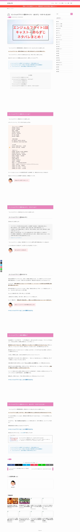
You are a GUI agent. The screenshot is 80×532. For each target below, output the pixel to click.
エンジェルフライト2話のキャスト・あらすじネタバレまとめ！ (31, 437)
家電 (58, 51)
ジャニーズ (59, 35)
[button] (11, 465)
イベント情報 (59, 26)
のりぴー (13, 487)
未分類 (58, 60)
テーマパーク (59, 39)
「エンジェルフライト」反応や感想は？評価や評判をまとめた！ (24, 66)
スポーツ (59, 37)
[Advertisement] (30, 99)
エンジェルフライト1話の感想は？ (20, 83)
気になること (59, 62)
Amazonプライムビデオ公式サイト (16, 237)
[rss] (70, 0)
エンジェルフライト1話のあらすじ (21, 80)
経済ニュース (59, 64)
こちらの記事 (22, 432)
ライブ (58, 44)
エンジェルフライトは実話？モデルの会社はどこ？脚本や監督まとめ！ (25, 63)
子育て (58, 46)
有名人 (58, 57)
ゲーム (58, 32)
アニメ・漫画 (59, 23)
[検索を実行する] (71, 14)
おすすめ (59, 28)
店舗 (58, 53)
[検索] (72, 0)
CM (58, 21)
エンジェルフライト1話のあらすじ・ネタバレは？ (23, 79)
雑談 (58, 71)
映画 (58, 55)
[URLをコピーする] (49, 465)
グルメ (58, 30)
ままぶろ (10, 3)
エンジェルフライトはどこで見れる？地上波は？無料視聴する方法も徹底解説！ (27, 64)
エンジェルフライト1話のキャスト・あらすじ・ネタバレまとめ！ (26, 85)
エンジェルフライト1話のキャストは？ (21, 77)
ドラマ (10, 17)
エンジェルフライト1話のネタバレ (21, 82)
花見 (58, 69)
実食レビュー (59, 48)
